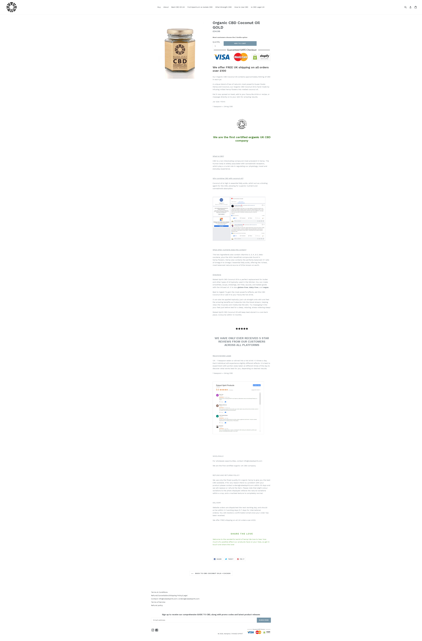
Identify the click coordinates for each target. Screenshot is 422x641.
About (166, 7)
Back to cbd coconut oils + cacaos (213, 573)
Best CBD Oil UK (178, 7)
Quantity (216, 42)
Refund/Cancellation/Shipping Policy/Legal (169, 595)
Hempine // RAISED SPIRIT (233, 634)
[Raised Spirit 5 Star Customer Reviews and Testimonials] (239, 240)
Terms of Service (158, 602)
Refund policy (157, 605)
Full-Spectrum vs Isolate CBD (200, 7)
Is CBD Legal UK (258, 7)
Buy (159, 7)
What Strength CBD (223, 7)
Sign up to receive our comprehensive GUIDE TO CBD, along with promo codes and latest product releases (211, 614)
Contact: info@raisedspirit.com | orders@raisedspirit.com (175, 599)
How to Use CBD (241, 7)
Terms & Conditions (159, 592)
